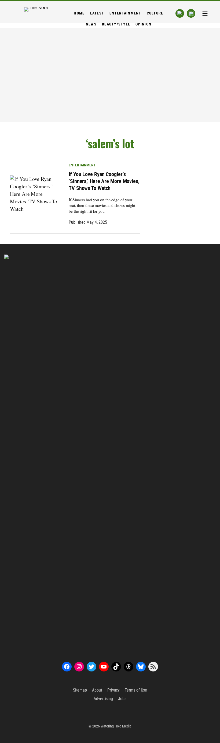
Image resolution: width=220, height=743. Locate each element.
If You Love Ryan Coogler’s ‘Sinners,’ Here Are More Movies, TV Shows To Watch (104, 181)
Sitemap (80, 690)
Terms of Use (136, 690)
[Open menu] (205, 13)
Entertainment (82, 165)
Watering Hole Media (116, 726)
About (97, 690)
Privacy (113, 690)
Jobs (122, 698)
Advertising (103, 698)
